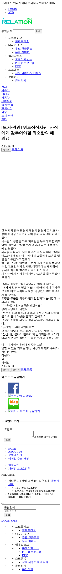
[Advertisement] (31, 196)
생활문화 (6, 101)
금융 (4, 112)
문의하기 (20, 80)
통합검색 (6, 31)
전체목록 (26, 369)
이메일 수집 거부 (18, 458)
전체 (4, 86)
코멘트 (8, 429)
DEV (18, 66)
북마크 (6, 149)
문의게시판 (15, 455)
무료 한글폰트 (23, 48)
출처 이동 (17, 149)
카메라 (5, 94)
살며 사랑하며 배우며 (28, 73)
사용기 (5, 90)
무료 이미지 (22, 52)
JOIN (11, 12)
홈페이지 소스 (23, 59)
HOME (12, 448)
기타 (4, 119)
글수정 (6, 369)
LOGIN (12, 9)
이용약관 (13, 464)
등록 (8, 440)
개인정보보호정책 (19, 468)
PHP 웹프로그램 (25, 63)
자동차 (5, 97)
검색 (38, 31)
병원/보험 (7, 104)
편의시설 (6, 108)
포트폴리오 (22, 41)
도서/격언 (7, 115)
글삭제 (16, 369)
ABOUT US (15, 451)
